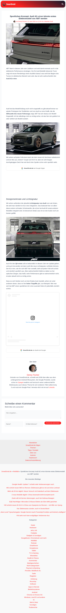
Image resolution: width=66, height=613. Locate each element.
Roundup (33, 581)
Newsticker (33, 442)
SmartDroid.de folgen (33, 445)
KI (34, 600)
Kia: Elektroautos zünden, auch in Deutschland (33, 508)
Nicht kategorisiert (33, 565)
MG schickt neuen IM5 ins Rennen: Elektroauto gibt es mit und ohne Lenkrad (33, 488)
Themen (33, 448)
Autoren (33, 455)
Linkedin (52, 387)
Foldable (34, 533)
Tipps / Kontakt (33, 450)
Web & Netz (34, 602)
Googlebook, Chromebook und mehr (34, 538)
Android (34, 592)
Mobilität (47, 21)
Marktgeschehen (33, 563)
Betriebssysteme (34, 589)
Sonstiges (33, 605)
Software (33, 584)
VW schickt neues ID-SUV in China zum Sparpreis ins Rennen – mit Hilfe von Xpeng (33, 505)
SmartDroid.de (6, 471)
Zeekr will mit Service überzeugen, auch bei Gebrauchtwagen (33, 498)
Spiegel (20, 382)
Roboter (34, 543)
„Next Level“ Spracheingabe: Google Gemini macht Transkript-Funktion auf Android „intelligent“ (33, 512)
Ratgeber (33, 576)
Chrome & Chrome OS (34, 595)
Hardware (33, 527)
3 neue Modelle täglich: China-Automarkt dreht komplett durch (33, 495)
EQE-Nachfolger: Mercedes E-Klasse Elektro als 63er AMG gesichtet (33, 502)
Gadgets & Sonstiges (33, 535)
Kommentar (33, 560)
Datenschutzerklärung (33, 460)
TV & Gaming (33, 553)
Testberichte (33, 607)
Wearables (34, 555)
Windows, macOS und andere (34, 597)
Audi (51, 21)
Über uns (33, 453)
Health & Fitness (33, 558)
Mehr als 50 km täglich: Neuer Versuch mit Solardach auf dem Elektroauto (33, 491)
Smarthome (34, 545)
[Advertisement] (33, 93)
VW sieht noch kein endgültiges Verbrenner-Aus (33, 515)
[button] (63, 4)
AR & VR (34, 530)
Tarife (34, 573)
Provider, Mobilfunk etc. (33, 570)
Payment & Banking (33, 568)
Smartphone (34, 548)
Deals (33, 525)
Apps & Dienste (33, 587)
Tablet (34, 550)
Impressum (33, 458)
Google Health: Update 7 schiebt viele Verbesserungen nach (33, 484)
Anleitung (34, 579)
